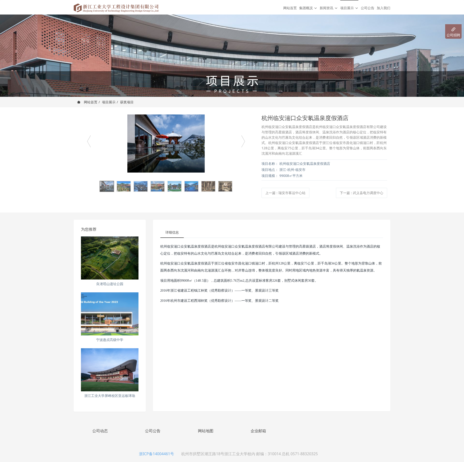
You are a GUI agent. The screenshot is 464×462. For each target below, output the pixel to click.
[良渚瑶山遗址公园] (109, 258)
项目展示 (109, 102)
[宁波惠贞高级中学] (109, 313)
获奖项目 (127, 102)
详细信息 (172, 232)
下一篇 (361, 192)
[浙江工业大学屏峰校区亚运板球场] (109, 369)
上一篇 (285, 192)
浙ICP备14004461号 (156, 453)
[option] (166, 143)
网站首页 (290, 8)
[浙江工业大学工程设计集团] (116, 7)
